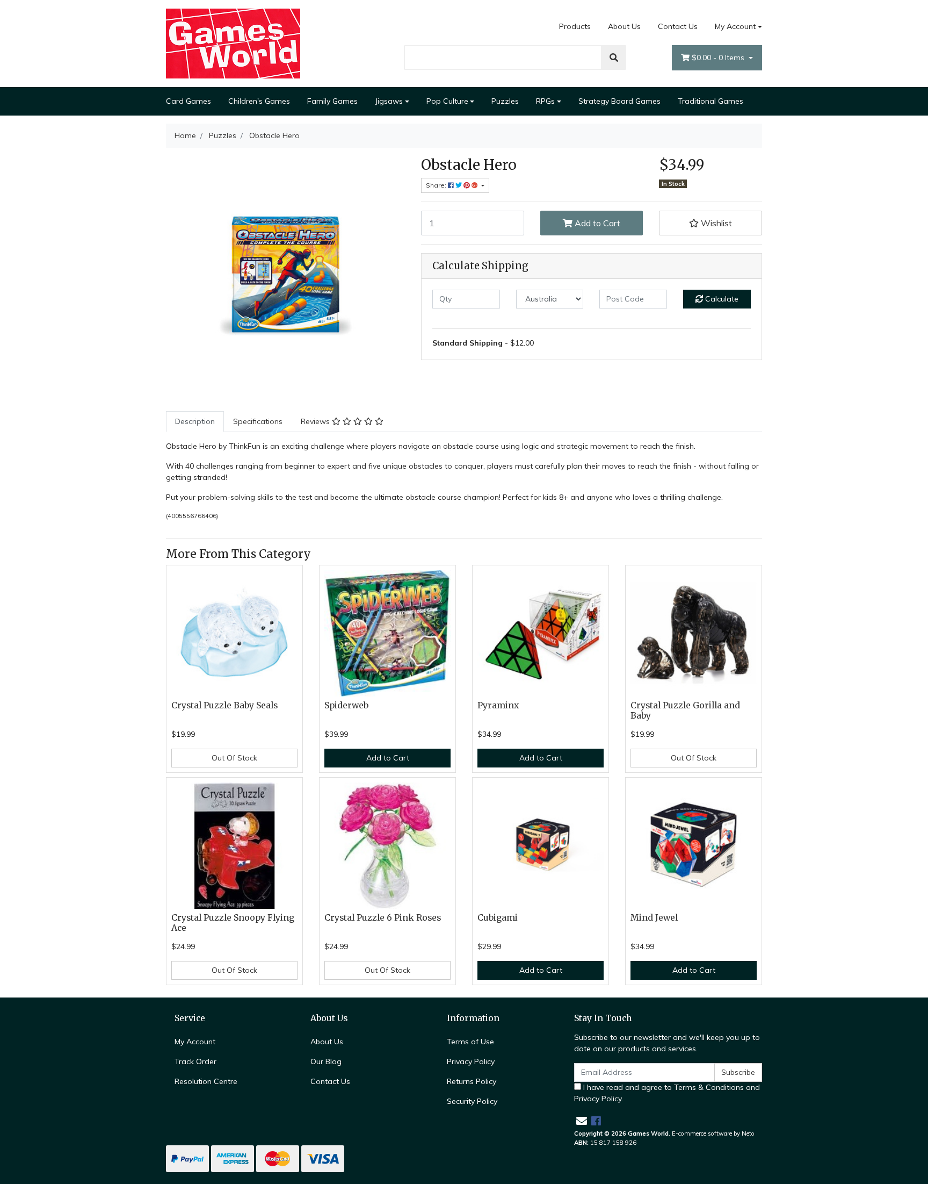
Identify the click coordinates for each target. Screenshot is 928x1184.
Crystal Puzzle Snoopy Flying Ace (232, 923)
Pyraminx (498, 705)
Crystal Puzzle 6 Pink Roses (382, 918)
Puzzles (505, 101)
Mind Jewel (654, 918)
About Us (624, 26)
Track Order (195, 1061)
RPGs (545, 101)
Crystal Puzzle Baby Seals (224, 705)
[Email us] (581, 1121)
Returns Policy (471, 1081)
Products (575, 26)
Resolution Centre (206, 1081)
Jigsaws (389, 101)
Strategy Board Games (619, 101)
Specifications (257, 421)
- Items (719, 57)
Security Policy (472, 1101)
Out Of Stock (234, 758)
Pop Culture (447, 101)
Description (195, 421)
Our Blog (326, 1061)
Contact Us (678, 26)
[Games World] (233, 43)
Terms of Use (470, 1041)
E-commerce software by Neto (713, 1133)
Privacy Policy (471, 1061)
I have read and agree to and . (667, 1092)
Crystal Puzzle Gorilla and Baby (685, 710)
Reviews (316, 421)
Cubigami (497, 918)
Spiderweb (346, 705)
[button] (710, 223)
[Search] (613, 57)
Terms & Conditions (709, 1087)
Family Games (332, 101)
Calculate (720, 299)
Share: (437, 185)
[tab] (195, 421)
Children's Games (259, 101)
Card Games (188, 101)
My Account (735, 26)
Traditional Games (710, 101)
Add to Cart (596, 223)
